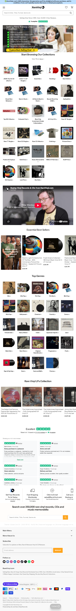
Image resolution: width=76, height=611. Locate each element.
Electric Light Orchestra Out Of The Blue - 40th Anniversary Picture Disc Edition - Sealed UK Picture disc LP (32, 262)
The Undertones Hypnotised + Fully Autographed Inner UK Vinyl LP (53, 411)
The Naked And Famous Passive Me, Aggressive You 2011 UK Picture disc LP (10, 411)
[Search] (70, 13)
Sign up (58, 550)
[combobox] (35, 13)
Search (5, 598)
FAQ (55, 602)
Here (41, 59)
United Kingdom (27, 584)
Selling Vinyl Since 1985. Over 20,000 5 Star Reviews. (38, 18)
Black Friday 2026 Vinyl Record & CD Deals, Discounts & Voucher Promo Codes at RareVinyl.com (31, 600)
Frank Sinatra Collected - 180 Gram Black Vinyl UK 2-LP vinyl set (52, 260)
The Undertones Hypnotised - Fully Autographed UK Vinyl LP (32, 411)
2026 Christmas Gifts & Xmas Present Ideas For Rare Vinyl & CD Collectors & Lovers (27, 602)
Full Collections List (37, 598)
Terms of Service (14, 598)
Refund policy (25, 598)
